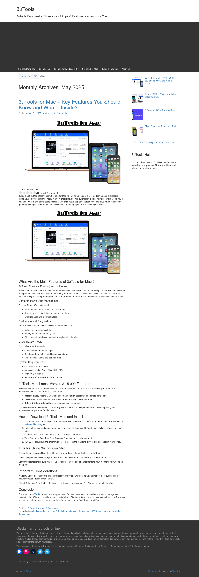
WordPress (177, 571)
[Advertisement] (99, 43)
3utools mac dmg (104, 511)
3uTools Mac (52, 508)
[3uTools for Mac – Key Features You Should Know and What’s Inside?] (72, 151)
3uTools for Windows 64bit (66, 68)
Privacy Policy (23, 562)
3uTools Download (26, 68)
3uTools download (36, 508)
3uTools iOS (44, 68)
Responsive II (154, 571)
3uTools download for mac (42, 511)
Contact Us (64, 562)
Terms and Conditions (39, 562)
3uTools (25, 8)
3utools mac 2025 (87, 511)
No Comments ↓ (61, 113)
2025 (35, 76)
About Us (126, 68)
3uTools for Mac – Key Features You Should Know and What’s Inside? (69, 104)
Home (23, 76)
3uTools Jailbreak (110, 68)
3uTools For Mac (90, 68)
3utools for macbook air (67, 511)
